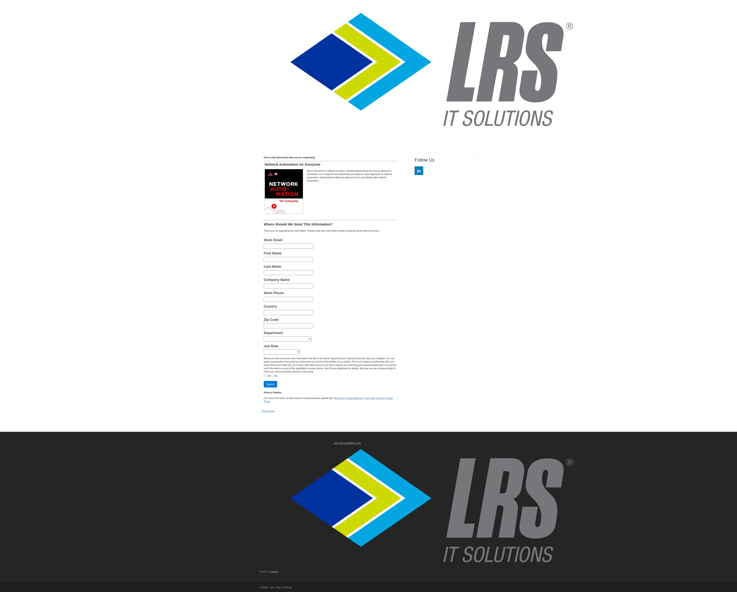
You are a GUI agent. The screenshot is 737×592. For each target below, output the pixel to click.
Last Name (272, 266)
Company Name (277, 279)
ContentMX (273, 571)
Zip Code (271, 319)
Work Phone (274, 293)
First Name (273, 253)
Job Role (271, 346)
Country (270, 306)
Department (273, 332)
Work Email (273, 240)
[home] (432, 69)
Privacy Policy (268, 410)
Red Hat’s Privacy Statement (349, 398)
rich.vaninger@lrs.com (347, 443)
